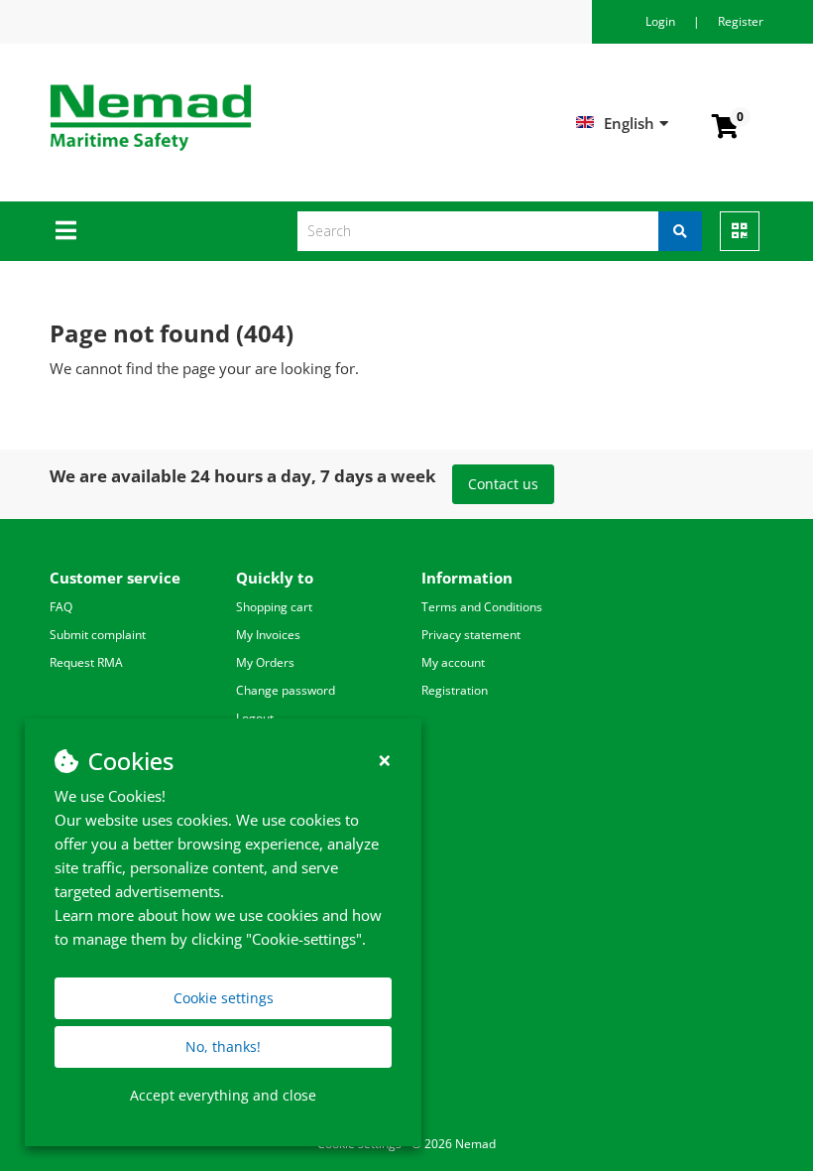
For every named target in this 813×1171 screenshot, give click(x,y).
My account (453, 662)
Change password (285, 690)
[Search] (680, 231)
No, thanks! (223, 1046)
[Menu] (66, 230)
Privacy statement (471, 634)
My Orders (265, 662)
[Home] (252, 117)
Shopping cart (274, 606)
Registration (454, 690)
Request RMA (86, 662)
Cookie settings (224, 997)
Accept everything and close (223, 1095)
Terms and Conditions (481, 606)
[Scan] (739, 231)
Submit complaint (98, 634)
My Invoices (268, 634)
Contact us (503, 483)
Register (740, 21)
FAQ (61, 606)
